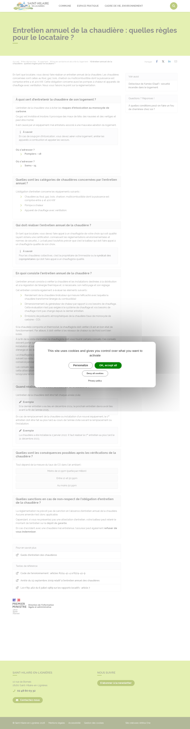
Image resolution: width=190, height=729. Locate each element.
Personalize (80, 365)
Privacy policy (95, 380)
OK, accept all (108, 365)
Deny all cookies (95, 373)
